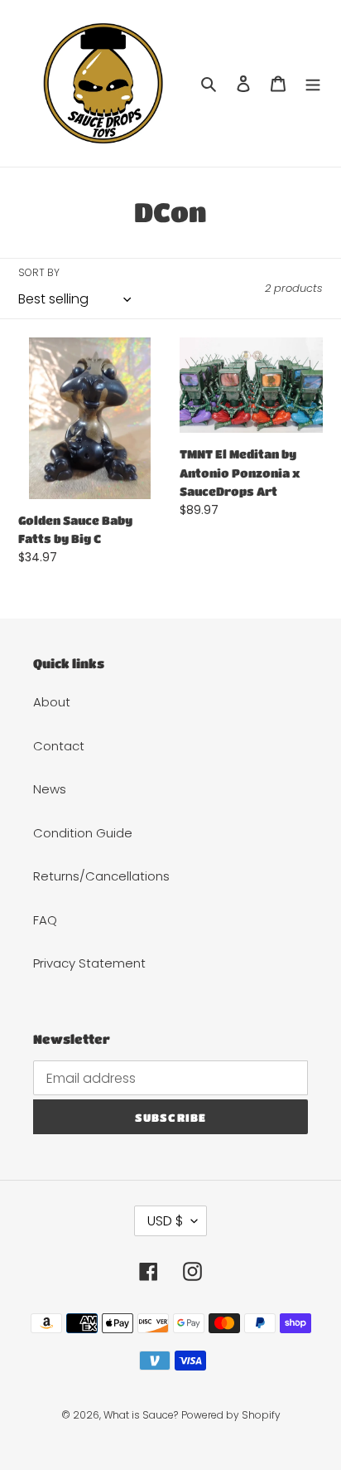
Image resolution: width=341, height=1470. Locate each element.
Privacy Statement (89, 963)
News (49, 789)
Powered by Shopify (231, 1415)
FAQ (45, 920)
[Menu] (312, 83)
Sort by (39, 272)
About (51, 702)
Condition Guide (82, 833)
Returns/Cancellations (101, 876)
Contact (58, 745)
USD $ (165, 1220)
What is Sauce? (140, 1415)
